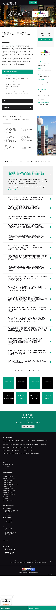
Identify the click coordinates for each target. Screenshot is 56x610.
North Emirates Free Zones (12, 45)
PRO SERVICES (6, 498)
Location (40, 68)
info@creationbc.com (13, 189)
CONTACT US (33, 2)
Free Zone (40, 61)
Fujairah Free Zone (9, 381)
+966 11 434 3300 (9, 536)
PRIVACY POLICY (6, 466)
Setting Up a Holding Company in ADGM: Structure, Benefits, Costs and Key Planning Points (24, 444)
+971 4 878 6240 (28, 418)
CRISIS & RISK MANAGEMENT (9, 494)
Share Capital (41, 79)
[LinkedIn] (51, 574)
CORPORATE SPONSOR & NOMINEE (10, 484)
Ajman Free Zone (21, 381)
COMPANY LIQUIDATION (8, 486)
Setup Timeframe (42, 89)
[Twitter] (50, 574)
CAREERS (5, 462)
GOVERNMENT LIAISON (8, 488)
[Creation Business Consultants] (8, 3)
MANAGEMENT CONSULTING (9, 490)
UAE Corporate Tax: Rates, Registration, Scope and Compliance (18, 450)
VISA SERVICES (6, 496)
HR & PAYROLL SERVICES (8, 500)
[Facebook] (48, 574)
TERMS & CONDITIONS (8, 464)
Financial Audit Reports (43, 102)
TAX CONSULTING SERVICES (9, 478)
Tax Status (40, 94)
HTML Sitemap (6, 468)
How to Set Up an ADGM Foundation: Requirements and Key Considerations (21, 453)
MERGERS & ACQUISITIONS (8, 492)
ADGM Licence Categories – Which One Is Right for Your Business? (18, 447)
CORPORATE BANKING (7, 482)
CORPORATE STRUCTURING (8, 480)
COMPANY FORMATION (8, 476)
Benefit (39, 74)
